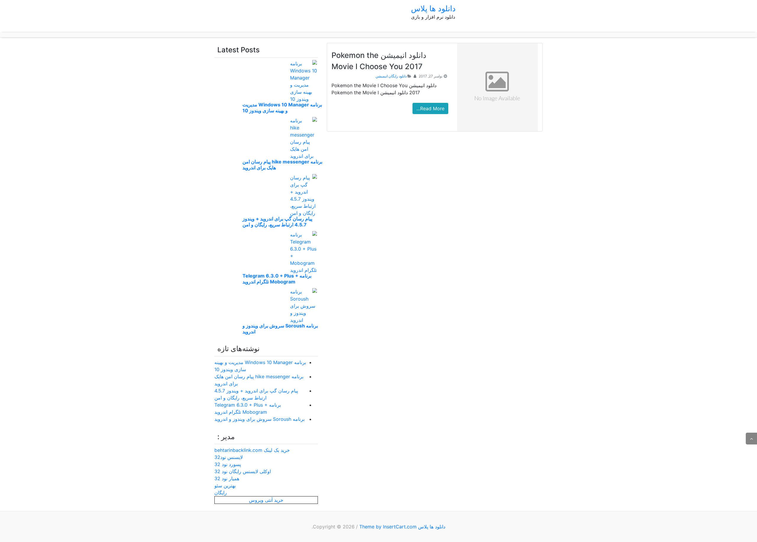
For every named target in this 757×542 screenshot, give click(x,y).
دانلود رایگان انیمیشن (391, 76)
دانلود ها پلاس (433, 8)
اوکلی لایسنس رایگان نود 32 (242, 471)
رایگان (220, 493)
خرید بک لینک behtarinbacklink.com (252, 450)
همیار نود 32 (226, 478)
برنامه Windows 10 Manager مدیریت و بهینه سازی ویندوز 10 (282, 107)
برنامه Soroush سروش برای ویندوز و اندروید (259, 419)
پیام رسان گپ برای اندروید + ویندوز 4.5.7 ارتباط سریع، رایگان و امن (277, 222)
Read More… (430, 108)
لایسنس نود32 (228, 457)
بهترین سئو (225, 486)
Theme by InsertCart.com (388, 527)
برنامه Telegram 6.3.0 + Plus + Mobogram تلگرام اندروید (276, 279)
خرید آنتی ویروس (266, 500)
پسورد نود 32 (227, 464)
